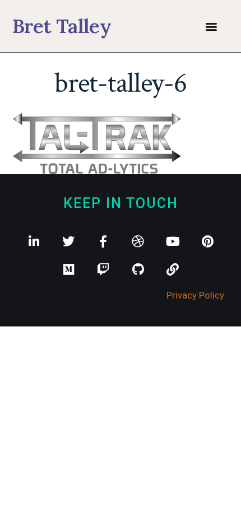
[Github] (138, 269)
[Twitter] (68, 241)
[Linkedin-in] (33, 241)
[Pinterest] (207, 241)
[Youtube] (172, 241)
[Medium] (68, 269)
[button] (211, 26)
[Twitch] (103, 269)
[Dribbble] (138, 241)
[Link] (172, 269)
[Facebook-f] (103, 241)
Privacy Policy (195, 295)
